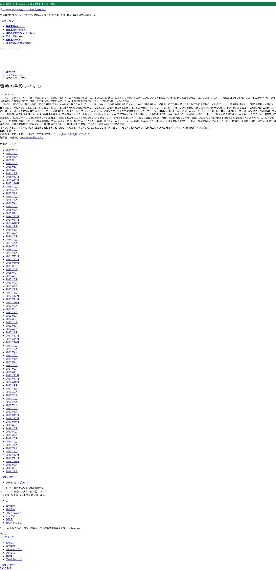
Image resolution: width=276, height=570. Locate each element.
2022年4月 (12, 322)
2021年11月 (12, 339)
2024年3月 (12, 246)
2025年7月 (12, 193)
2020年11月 (12, 378)
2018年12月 (12, 454)
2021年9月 (12, 345)
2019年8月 (12, 428)
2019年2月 (12, 448)
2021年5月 (12, 358)
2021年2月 (12, 368)
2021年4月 (12, 362)
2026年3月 (12, 166)
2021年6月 (12, 355)
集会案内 (10, 509)
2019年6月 (12, 435)
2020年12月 (12, 375)
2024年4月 (12, 242)
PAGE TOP (6, 568)
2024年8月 (12, 229)
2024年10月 (12, 223)
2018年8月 (12, 468)
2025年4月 (12, 203)
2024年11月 (12, 219)
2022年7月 (12, 312)
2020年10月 (12, 382)
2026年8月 (12, 150)
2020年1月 (12, 411)
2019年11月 (12, 418)
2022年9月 (12, 305)
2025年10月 (12, 183)
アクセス (10, 516)
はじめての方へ (14, 512)
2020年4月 (12, 401)
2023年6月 (12, 276)
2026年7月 (12, 153)
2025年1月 (12, 213)
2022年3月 (12, 325)
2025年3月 (12, 206)
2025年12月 (12, 176)
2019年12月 (12, 415)
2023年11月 (12, 259)
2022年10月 (12, 302)
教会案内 (10, 506)
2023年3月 (12, 286)
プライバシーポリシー (17, 482)
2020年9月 (12, 385)
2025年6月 (12, 196)
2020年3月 (12, 405)
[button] (138, 477)
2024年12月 (12, 216)
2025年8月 (12, 189)
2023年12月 (12, 256)
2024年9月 (12, 226)
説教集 (9, 519)
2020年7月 (12, 391)
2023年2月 (12, 289)
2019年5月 (12, 438)
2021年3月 (12, 365)
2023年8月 (12, 269)
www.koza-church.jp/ (31, 137)
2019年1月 (12, 451)
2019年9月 (12, 425)
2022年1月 (12, 332)
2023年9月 (12, 266)
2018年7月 (12, 471)
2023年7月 (12, 272)
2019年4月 (12, 441)
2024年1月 (12, 252)
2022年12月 (12, 295)
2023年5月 (12, 279)
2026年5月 (12, 160)
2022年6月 (12, 315)
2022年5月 (12, 319)
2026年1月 (12, 173)
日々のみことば (14, 522)
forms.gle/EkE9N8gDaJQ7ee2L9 (72, 134)
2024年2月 (12, 249)
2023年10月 (12, 262)
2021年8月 (12, 348)
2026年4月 (12, 163)
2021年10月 (12, 342)
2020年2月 (12, 408)
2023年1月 (12, 292)
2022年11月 (12, 299)
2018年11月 (12, 458)
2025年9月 (12, 186)
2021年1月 (12, 372)
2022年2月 (12, 329)
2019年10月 (12, 421)
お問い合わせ (9, 20)
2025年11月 (12, 180)
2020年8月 (12, 388)
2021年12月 (12, 335)
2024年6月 (12, 236)
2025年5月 (12, 199)
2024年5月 (12, 239)
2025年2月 (12, 209)
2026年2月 (12, 170)
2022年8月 (12, 309)
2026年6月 (12, 156)
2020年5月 (12, 398)
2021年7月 (12, 352)
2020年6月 (12, 395)
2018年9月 (12, 464)
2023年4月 (12, 282)
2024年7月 (12, 233)
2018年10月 (12, 461)
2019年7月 (12, 431)
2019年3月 (12, 444)
